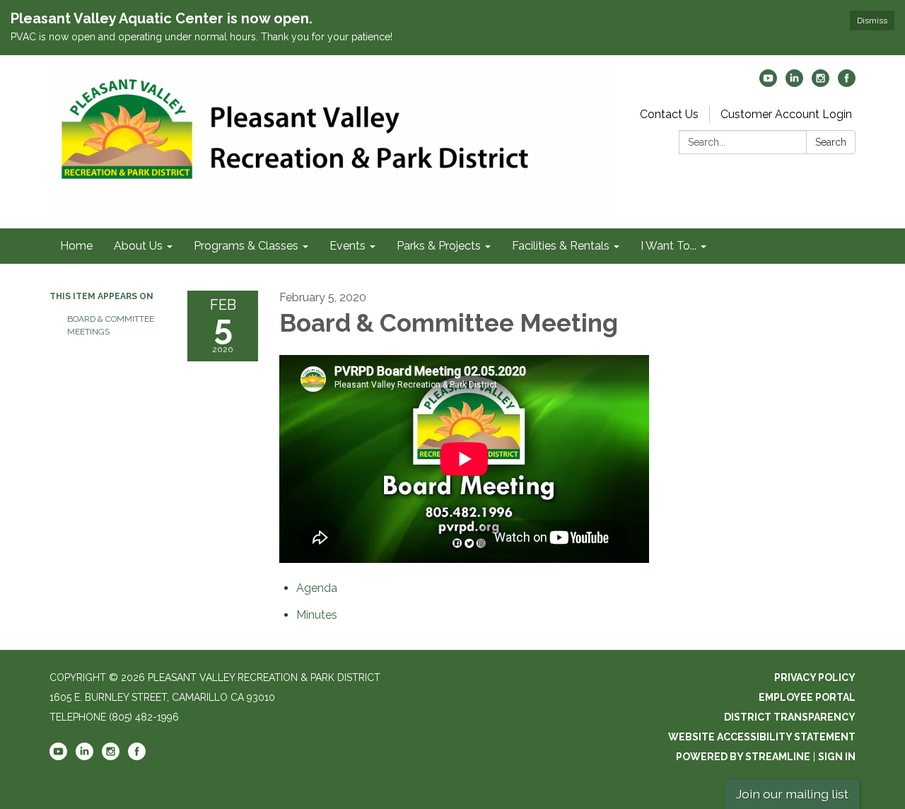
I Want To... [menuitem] (668, 245)
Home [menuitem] (76, 245)
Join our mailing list (792, 793)
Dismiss (872, 20)
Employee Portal (807, 697)
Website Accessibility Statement (762, 737)
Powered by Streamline (743, 756)
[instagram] (820, 83)
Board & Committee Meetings (110, 325)
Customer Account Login (786, 114)
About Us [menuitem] (138, 245)
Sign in (837, 756)
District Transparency (790, 717)
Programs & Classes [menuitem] (246, 245)
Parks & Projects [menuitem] (439, 245)
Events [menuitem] (347, 245)
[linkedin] (794, 83)
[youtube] (768, 83)
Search (830, 142)
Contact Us (669, 114)
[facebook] (847, 83)
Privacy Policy (815, 677)
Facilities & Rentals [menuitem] (560, 245)
